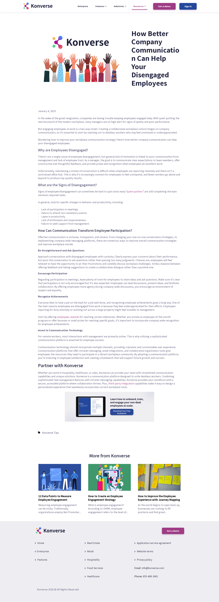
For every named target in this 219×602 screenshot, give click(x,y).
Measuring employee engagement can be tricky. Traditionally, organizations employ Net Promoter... (59, 504)
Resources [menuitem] (138, 6)
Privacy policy (144, 559)
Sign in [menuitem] (188, 6)
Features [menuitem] (99, 6)
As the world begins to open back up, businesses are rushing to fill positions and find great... (159, 504)
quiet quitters (135, 191)
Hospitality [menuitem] (93, 559)
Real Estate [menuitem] (93, 543)
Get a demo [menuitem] (164, 6)
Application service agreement (153, 543)
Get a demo (173, 530)
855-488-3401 (150, 576)
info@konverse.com (153, 568)
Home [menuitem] (40, 543)
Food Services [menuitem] (95, 568)
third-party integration (121, 383)
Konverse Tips (50, 433)
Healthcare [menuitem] (93, 576)
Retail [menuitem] (90, 551)
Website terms (144, 551)
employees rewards (68, 317)
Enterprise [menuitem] (83, 6)
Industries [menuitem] (119, 6)
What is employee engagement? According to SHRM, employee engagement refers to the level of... (108, 504)
